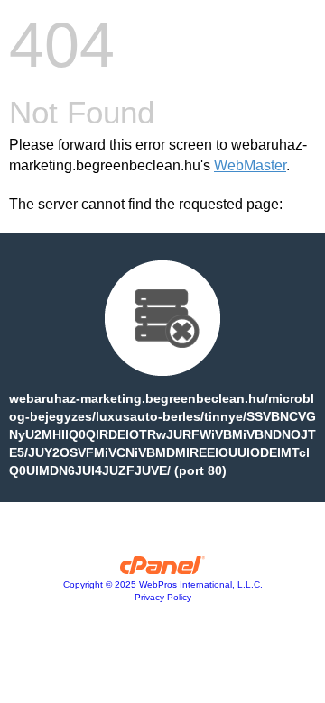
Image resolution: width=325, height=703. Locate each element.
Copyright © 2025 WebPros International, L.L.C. (163, 584)
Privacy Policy (163, 597)
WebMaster (250, 165)
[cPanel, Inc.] (163, 569)
